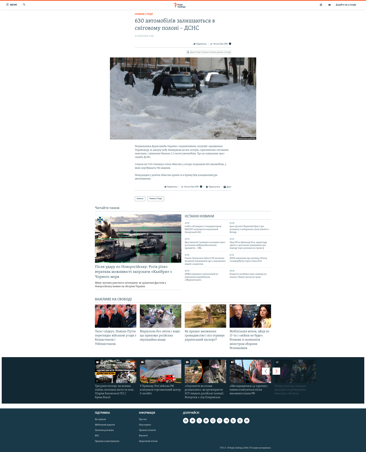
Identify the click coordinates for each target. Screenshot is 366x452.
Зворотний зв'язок (148, 441)
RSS (97, 436)
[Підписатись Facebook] (185, 420)
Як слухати (100, 419)
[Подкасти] (321, 5)
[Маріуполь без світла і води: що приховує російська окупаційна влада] (160, 316)
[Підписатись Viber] (219, 420)
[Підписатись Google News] (192, 420)
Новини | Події (144, 14)
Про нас (143, 419)
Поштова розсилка (104, 430)
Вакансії (143, 436)
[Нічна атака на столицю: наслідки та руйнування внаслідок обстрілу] (295, 371)
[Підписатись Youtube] (206, 420)
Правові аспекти (147, 430)
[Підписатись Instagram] (213, 420)
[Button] (200, 44)
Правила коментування (107, 441)
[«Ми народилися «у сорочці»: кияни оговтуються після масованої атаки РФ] (250, 371)
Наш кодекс (145, 425)
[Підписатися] (246, 420)
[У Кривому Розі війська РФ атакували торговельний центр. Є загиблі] (160, 371)
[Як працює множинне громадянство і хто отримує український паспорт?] (205, 316)
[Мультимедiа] (329, 5)
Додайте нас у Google (346, 5)
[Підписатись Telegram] (226, 420)
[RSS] (233, 420)
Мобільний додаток (105, 425)
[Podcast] (240, 420)
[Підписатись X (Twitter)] (199, 420)
